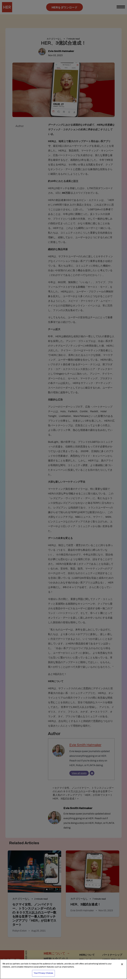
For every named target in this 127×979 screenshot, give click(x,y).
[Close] (122, 964)
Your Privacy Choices (43, 973)
